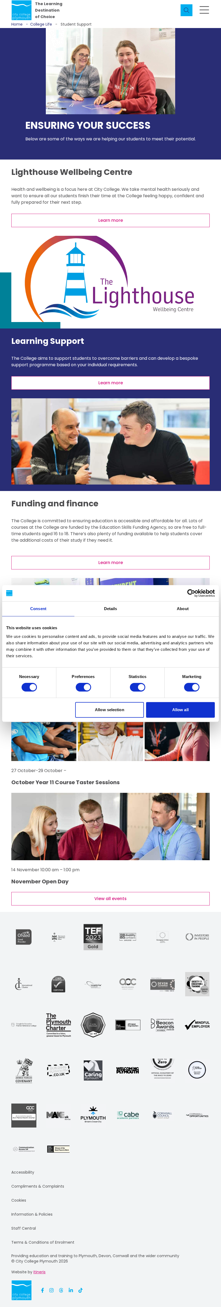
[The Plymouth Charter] (58, 1025)
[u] (58, 984)
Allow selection (109, 709)
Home (17, 24)
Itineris (39, 1272)
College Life (39, 24)
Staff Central (23, 1228)
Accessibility (22, 1172)
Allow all (180, 709)
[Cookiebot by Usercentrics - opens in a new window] (191, 593)
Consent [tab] (38, 608)
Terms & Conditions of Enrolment (42, 1242)
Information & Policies (32, 1214)
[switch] (83, 687)
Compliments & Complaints (37, 1186)
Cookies (18, 1200)
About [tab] (183, 608)
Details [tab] (110, 608)
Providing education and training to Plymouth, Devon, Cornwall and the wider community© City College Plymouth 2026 (95, 1258)
